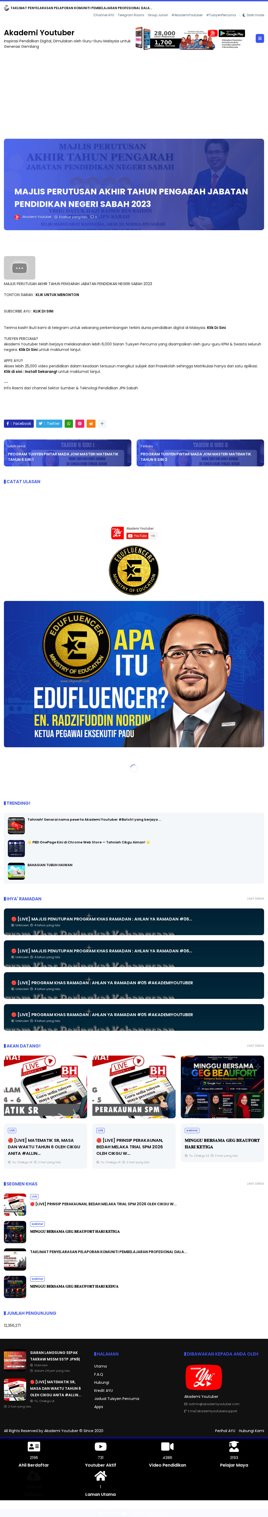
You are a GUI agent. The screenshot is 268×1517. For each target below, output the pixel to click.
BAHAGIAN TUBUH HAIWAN (49, 865)
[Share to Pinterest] (79, 424)
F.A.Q (98, 1374)
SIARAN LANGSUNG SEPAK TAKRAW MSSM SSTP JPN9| (54, 8)
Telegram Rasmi (131, 15)
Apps (98, 1406)
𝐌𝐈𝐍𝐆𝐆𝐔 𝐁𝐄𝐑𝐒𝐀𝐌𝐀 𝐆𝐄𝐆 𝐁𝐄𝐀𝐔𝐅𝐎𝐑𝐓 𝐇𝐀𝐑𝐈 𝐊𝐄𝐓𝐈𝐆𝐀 (75, 1231)
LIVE (12, 1130)
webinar (103, 1130)
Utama (100, 1366)
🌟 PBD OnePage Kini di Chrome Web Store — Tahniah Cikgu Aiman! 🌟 (88, 842)
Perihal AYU (225, 1430)
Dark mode (255, 15)
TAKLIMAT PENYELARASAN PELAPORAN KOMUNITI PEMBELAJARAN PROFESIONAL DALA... (108, 1251)
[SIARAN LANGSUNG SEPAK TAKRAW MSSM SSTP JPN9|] (6, 9)
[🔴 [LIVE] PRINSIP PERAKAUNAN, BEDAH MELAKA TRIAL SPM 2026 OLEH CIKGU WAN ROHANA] (45, 1087)
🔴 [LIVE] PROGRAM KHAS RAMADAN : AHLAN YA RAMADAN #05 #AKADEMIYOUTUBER (102, 983)
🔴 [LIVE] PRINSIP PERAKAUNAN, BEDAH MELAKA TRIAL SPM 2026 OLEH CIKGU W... (41, 1146)
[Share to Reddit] (91, 424)
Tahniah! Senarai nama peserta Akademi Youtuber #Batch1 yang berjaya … (94, 819)
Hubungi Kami (251, 1430)
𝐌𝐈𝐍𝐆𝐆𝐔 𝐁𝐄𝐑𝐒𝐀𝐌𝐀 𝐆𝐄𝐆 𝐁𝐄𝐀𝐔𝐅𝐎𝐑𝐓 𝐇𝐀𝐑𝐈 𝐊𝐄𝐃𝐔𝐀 (74, 1286)
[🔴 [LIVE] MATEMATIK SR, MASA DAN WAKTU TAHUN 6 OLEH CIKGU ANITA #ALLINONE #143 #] (15, 1399)
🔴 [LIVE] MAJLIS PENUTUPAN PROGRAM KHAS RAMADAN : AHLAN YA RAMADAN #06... (101, 919)
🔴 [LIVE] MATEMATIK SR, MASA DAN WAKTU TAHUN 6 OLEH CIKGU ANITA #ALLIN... (55, 1388)
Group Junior (158, 15)
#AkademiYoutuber (187, 15)
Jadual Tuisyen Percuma (116, 1398)
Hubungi (101, 1382)
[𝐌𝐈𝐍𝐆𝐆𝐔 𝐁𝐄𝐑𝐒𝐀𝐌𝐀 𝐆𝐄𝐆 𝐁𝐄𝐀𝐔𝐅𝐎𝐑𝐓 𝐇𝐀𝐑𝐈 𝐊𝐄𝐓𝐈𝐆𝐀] (134, 1087)
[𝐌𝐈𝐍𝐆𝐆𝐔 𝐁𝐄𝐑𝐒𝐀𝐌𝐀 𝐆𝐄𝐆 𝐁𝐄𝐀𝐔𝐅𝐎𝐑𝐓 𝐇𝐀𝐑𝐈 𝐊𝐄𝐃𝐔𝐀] (15, 1296)
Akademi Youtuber (39, 33)
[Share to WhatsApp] (69, 424)
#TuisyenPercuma (221, 15)
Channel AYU (103, 15)
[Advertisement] (134, 91)
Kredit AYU (103, 1390)
